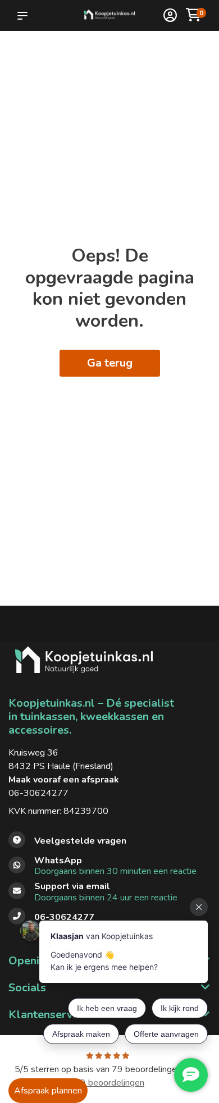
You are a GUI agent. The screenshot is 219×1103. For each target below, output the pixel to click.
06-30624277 (38, 793)
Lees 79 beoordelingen (140, 1076)
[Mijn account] (170, 16)
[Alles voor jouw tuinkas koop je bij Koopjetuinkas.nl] (109, 15)
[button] (24, 15)
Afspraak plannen (48, 1090)
